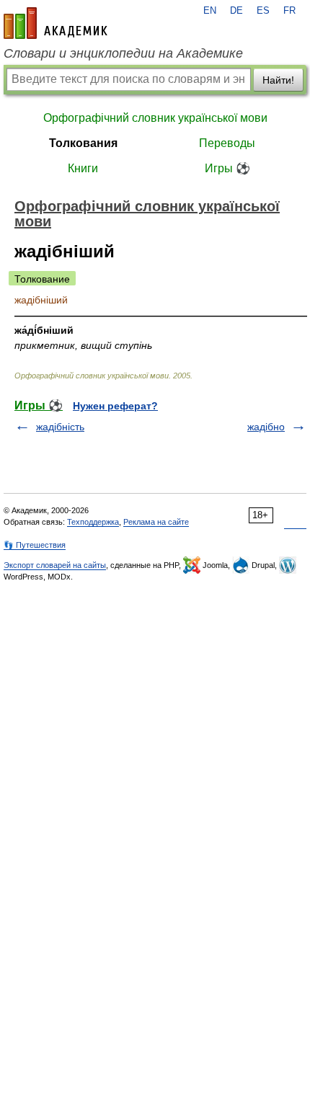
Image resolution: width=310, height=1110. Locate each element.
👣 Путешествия (35, 545)
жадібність (60, 426)
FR (289, 11)
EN (209, 11)
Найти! (278, 80)
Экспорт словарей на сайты (55, 565)
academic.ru (55, 23)
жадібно (266, 426)
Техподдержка (93, 522)
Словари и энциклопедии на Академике (123, 53)
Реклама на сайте (156, 522)
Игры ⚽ (227, 168)
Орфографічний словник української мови (155, 118)
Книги (83, 168)
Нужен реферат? (115, 406)
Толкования (83, 143)
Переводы (227, 143)
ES (263, 11)
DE (236, 11)
